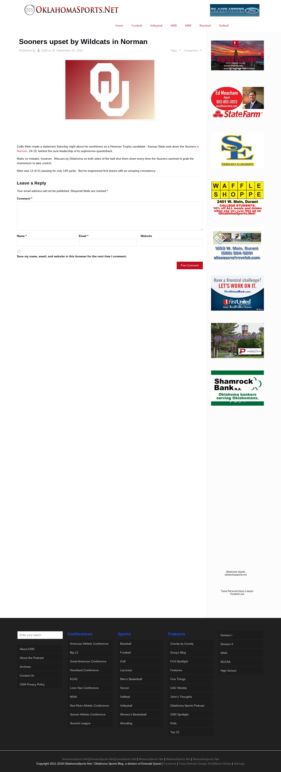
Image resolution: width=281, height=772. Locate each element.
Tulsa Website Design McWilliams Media (205, 763)
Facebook (169, 763)
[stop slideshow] (244, 69)
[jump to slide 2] (240, 69)
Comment (24, 198)
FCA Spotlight (179, 661)
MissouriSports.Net (151, 759)
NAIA (224, 653)
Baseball (125, 643)
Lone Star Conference (84, 688)
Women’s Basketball (133, 714)
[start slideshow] (230, 69)
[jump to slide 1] (235, 69)
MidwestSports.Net (178, 759)
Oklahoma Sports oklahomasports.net (236, 573)
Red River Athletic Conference (89, 705)
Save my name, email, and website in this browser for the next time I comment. (72, 256)
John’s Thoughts (181, 696)
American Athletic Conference (89, 643)
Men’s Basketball (131, 679)
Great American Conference (88, 661)
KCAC (74, 679)
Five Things (178, 679)
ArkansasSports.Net (75, 759)
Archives (25, 666)
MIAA (73, 696)
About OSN (27, 649)
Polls (173, 723)
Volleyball (126, 705)
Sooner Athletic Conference (88, 714)
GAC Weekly (178, 688)
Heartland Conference (84, 670)
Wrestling (126, 723)
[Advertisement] (109, 136)
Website (146, 236)
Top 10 (174, 732)
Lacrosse (126, 670)
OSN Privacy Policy (32, 684)
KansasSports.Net (102, 759)
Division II (227, 644)
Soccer (124, 688)
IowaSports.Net (126, 759)
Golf (122, 661)
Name (22, 236)
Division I (226, 635)
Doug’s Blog (178, 652)
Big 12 (74, 652)
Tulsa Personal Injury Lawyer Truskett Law (237, 593)
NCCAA (225, 661)
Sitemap (239, 763)
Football (125, 652)
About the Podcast (32, 657)
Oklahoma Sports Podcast (187, 705)
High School (228, 670)
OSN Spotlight (179, 714)
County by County (182, 643)
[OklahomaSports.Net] (72, 9)
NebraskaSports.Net (206, 759)
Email (83, 236)
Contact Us (27, 675)
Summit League (80, 723)
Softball (125, 696)
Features (176, 670)
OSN (44, 50)
